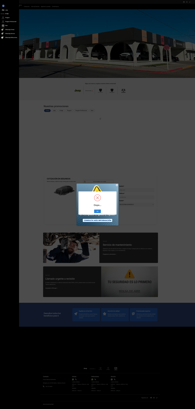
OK (97, 211)
